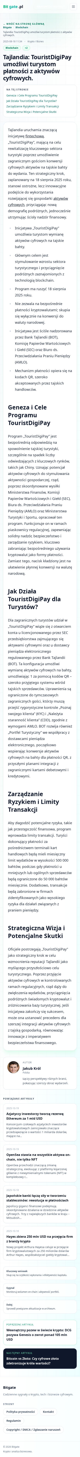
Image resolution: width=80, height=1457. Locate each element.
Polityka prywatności (20, 1412)
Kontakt (48, 1412)
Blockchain (22, 27)
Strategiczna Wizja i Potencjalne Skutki (31, 112)
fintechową (34, 136)
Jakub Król (32, 1068)
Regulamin (13, 1421)
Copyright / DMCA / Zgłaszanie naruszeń (33, 1429)
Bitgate (7, 27)
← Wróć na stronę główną (23, 24)
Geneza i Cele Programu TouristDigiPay (31, 95)
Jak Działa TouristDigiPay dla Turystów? (31, 101)
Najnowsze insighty (50, 6)
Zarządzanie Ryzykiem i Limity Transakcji (32, 106)
